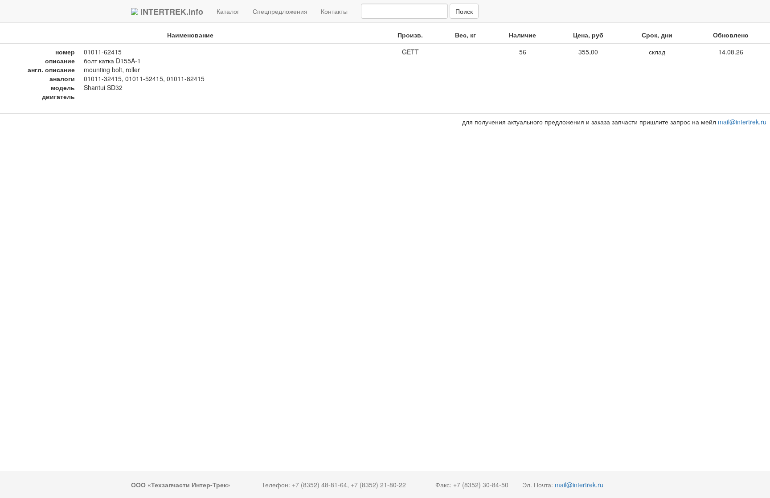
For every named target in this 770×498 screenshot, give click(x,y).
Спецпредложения (280, 11)
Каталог (231, 11)
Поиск (464, 11)
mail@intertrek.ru (742, 121)
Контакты (334, 11)
